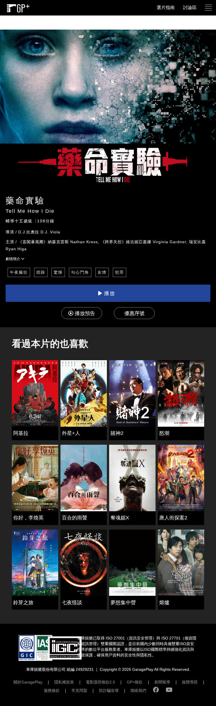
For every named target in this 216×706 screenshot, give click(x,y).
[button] (208, 7)
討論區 (190, 7)
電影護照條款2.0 (100, 682)
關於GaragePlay (28, 682)
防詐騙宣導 (109, 690)
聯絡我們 (138, 690)
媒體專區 (190, 682)
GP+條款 (135, 682)
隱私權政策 (64, 682)
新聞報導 (162, 682)
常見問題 (79, 690)
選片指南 (166, 7)
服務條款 (52, 690)
